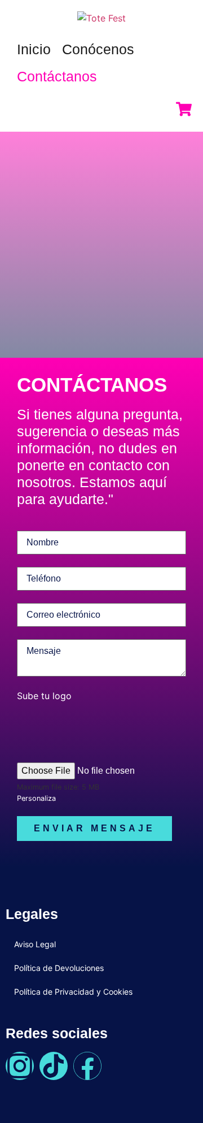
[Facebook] (87, 1066)
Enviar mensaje (94, 828)
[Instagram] (20, 1066)
